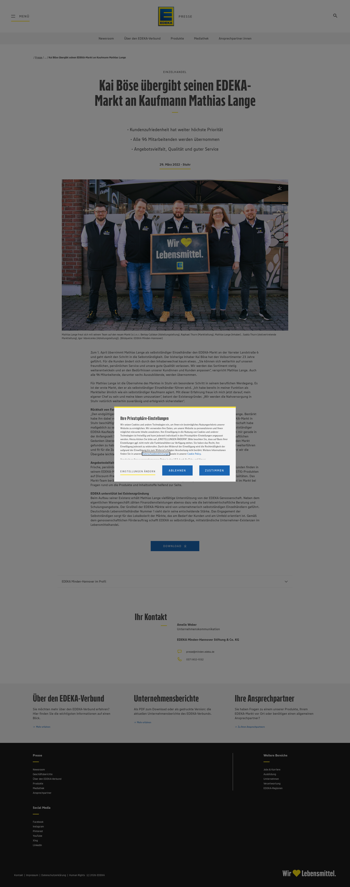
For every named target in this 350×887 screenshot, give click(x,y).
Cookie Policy (194, 453)
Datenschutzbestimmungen (156, 453)
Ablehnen (177, 470)
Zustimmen (214, 470)
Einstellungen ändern (137, 471)
